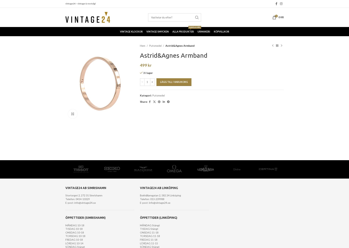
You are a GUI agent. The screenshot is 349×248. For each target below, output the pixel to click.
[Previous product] (273, 46)
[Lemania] (205, 169)
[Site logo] (87, 17)
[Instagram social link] (281, 3)
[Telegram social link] (168, 101)
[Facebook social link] (276, 3)
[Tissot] (81, 169)
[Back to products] (277, 46)
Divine (237, 169)
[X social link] (154, 101)
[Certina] (268, 169)
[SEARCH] (197, 17)
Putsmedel (155, 45)
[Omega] (174, 169)
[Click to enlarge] (72, 113)
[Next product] (281, 46)
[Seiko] (112, 169)
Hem (142, 45)
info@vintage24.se (85, 202)
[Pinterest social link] (159, 101)
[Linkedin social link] (164, 101)
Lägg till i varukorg (174, 81)
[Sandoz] (143, 169)
